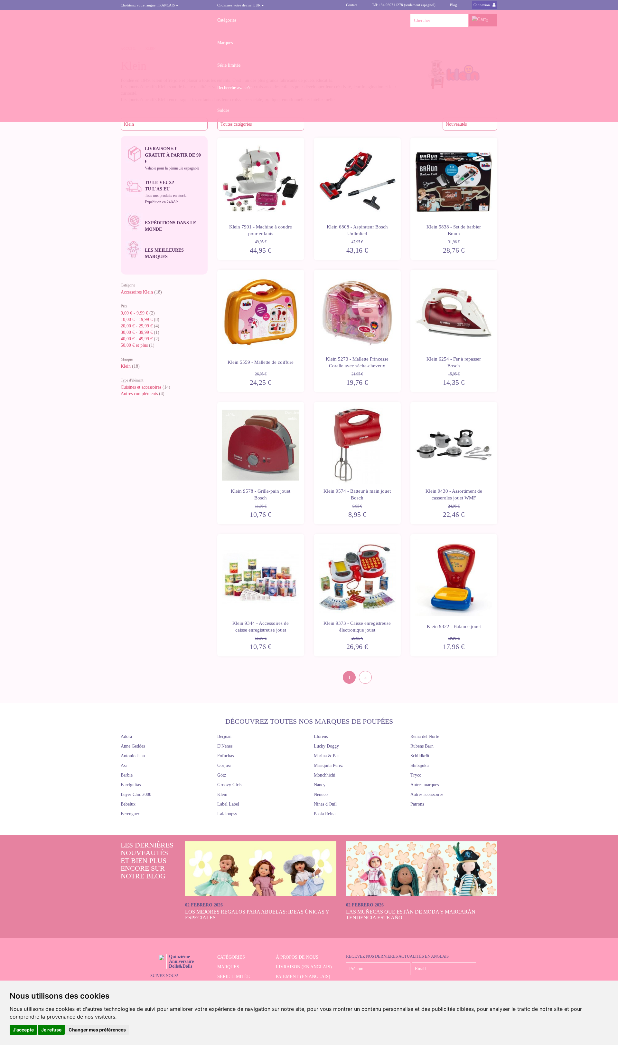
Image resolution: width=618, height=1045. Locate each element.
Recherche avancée (234, 87)
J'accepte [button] (23, 1029)
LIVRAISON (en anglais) (304, 966)
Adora (126, 736)
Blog (453, 5)
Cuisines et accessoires (141, 387)
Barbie (127, 775)
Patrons (417, 804)
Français (148, 5)
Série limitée (228, 65)
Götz (221, 775)
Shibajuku (419, 765)
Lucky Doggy (326, 746)
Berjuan (224, 736)
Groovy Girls (229, 784)
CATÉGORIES (231, 957)
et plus (134, 345)
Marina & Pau (327, 755)
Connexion (482, 5)
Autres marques (424, 784)
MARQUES (228, 966)
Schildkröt (419, 755)
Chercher (461, 20)
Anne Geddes (133, 746)
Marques (225, 42)
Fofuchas (225, 755)
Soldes (223, 110)
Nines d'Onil (325, 804)
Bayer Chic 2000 (136, 794)
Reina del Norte (424, 736)
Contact (351, 5)
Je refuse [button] (51, 1029)
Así (124, 765)
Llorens (321, 736)
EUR (239, 5)
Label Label (228, 804)
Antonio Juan (133, 755)
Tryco (415, 775)
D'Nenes (224, 746)
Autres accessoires (426, 794)
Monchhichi (324, 775)
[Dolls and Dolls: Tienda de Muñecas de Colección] (164, 20)
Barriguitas (131, 784)
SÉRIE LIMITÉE (233, 976)
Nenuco (321, 794)
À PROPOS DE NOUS (297, 957)
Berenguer (130, 813)
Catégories (226, 20)
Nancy (319, 784)
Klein (126, 366)
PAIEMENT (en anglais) (303, 976)
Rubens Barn (422, 746)
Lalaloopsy (227, 813)
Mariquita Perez (328, 765)
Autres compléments (139, 393)
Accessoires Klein (137, 292)
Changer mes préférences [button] (97, 1029)
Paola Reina (324, 813)
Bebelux (128, 804)
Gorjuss (224, 765)
